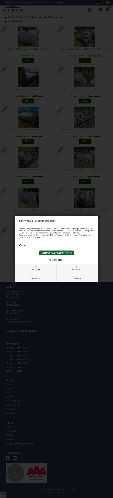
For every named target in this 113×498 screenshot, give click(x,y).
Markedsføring (77, 269)
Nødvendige (36, 269)
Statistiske (77, 279)
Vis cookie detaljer (56, 260)
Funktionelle (35, 279)
